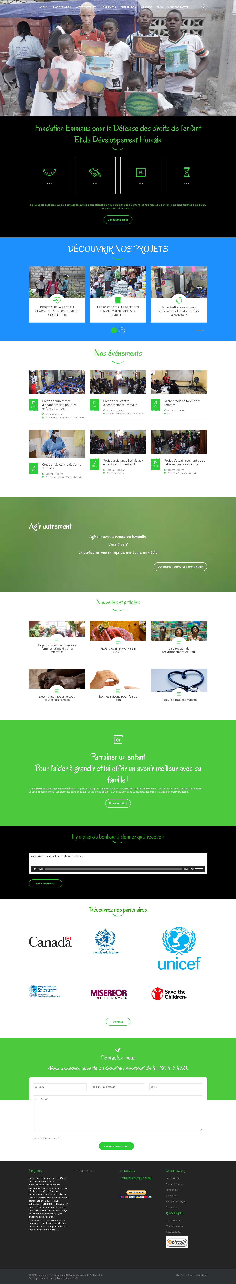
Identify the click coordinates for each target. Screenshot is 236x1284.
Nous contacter (178, 7)
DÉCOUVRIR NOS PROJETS (118, 249)
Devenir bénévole (175, 1184)
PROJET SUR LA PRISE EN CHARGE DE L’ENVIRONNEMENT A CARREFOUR (57, 311)
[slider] (199, 868)
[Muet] (192, 868)
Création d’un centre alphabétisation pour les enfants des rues (59, 405)
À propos (146, 7)
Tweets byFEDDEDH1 (85, 1170)
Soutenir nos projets (176, 1201)
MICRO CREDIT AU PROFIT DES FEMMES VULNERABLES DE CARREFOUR (118, 311)
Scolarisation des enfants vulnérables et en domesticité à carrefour (179, 311)
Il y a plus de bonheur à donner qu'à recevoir (118, 836)
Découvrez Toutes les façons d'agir (180, 566)
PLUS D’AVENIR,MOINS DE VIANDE (118, 640)
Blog (160, 7)
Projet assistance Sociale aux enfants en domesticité (123, 462)
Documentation (173, 1220)
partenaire (171, 1195)
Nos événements (85, 7)
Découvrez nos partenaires (118, 909)
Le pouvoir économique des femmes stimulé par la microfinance (57, 640)
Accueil (43, 7)
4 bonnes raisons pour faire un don (118, 688)
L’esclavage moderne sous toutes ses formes (57, 688)
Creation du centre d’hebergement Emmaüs (120, 403)
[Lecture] (34, 868)
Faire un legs (172, 1189)
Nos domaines (62, 7)
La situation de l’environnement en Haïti (179, 640)
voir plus (118, 1021)
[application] (118, 869)
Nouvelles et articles (118, 602)
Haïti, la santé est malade (179, 688)
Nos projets (108, 7)
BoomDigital (200, 1274)
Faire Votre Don (45, 883)
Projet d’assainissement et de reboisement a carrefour (184, 462)
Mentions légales (174, 1226)
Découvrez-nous (118, 219)
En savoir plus (118, 803)
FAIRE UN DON (128, 7)
